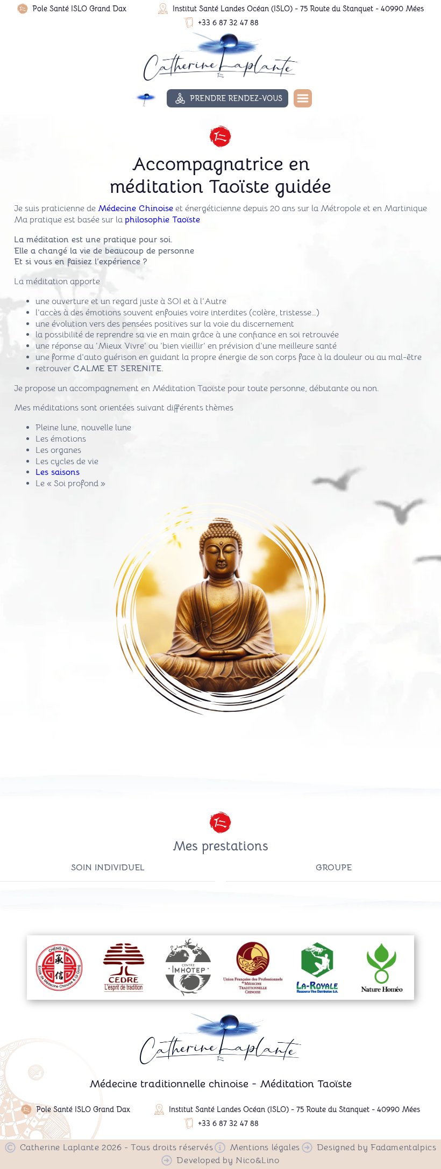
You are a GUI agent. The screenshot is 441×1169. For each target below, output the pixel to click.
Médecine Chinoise (135, 208)
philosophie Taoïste (162, 219)
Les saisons (57, 472)
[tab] (108, 867)
